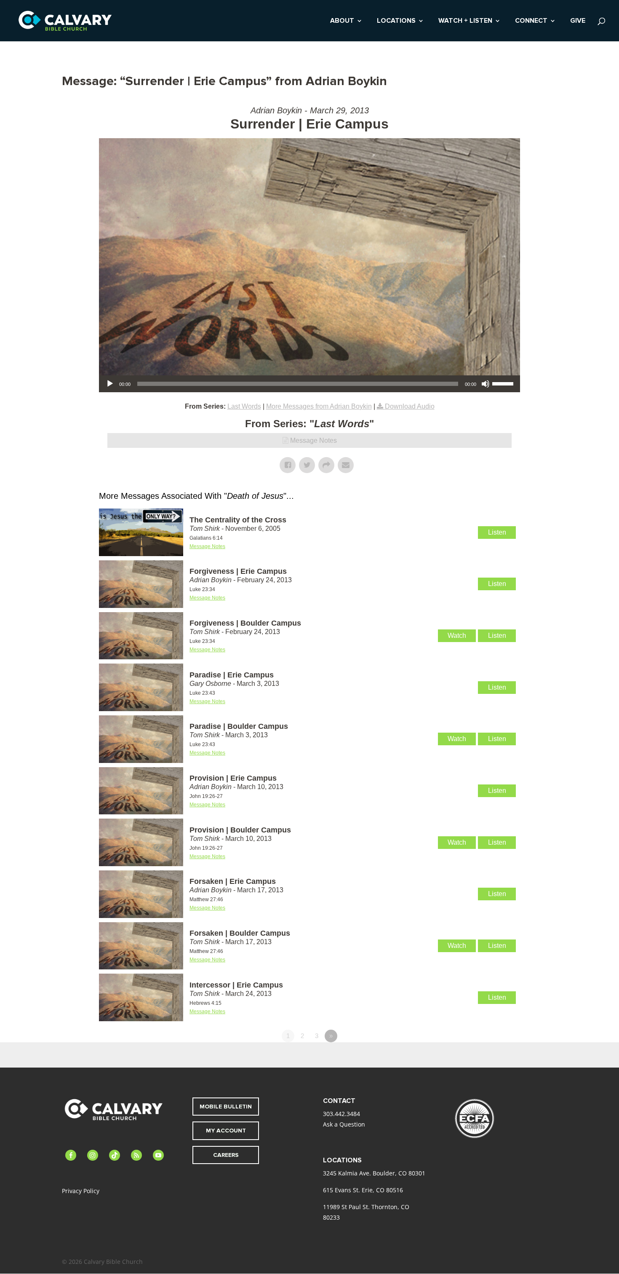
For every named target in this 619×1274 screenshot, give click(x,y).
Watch (457, 635)
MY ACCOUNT (226, 1130)
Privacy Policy (80, 1191)
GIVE (577, 21)
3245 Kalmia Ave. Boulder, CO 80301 (374, 1173)
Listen (497, 532)
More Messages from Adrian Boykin (319, 406)
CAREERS (226, 1155)
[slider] (504, 383)
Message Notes (313, 440)
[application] (309, 383)
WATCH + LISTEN (465, 21)
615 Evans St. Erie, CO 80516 (363, 1190)
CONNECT (531, 21)
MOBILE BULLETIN (226, 1106)
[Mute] (485, 384)
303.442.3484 (341, 1114)
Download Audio (410, 406)
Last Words (244, 406)
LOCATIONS (396, 21)
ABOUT (342, 21)
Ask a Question (344, 1124)
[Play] (110, 384)
